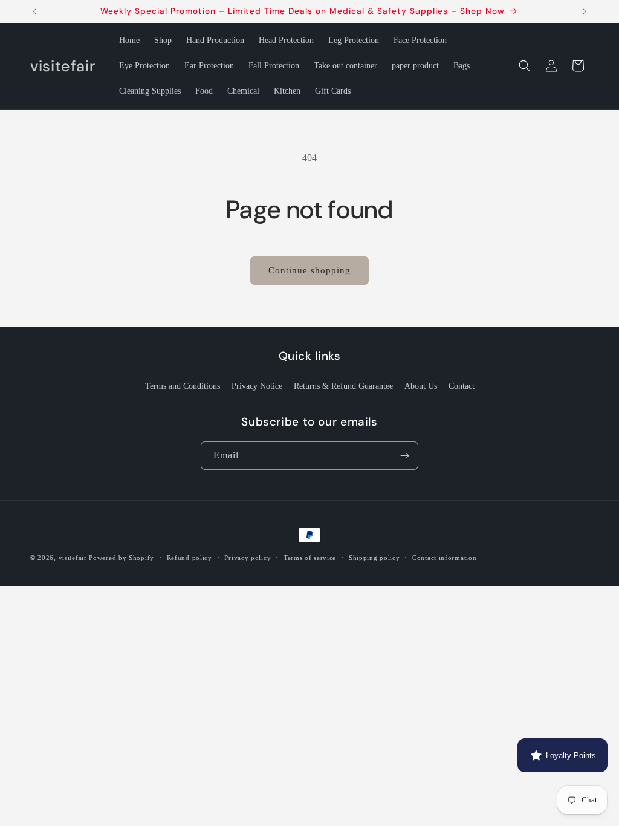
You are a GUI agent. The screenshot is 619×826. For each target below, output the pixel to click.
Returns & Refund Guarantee (343, 386)
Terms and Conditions (182, 386)
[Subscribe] (404, 455)
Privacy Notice (257, 386)
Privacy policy (247, 557)
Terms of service (310, 557)
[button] (524, 66)
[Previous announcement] (34, 11)
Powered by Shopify (121, 557)
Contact (462, 386)
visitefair (73, 557)
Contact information (444, 557)
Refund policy (189, 557)
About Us (420, 386)
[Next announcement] (584, 11)
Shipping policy (374, 557)
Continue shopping (309, 270)
